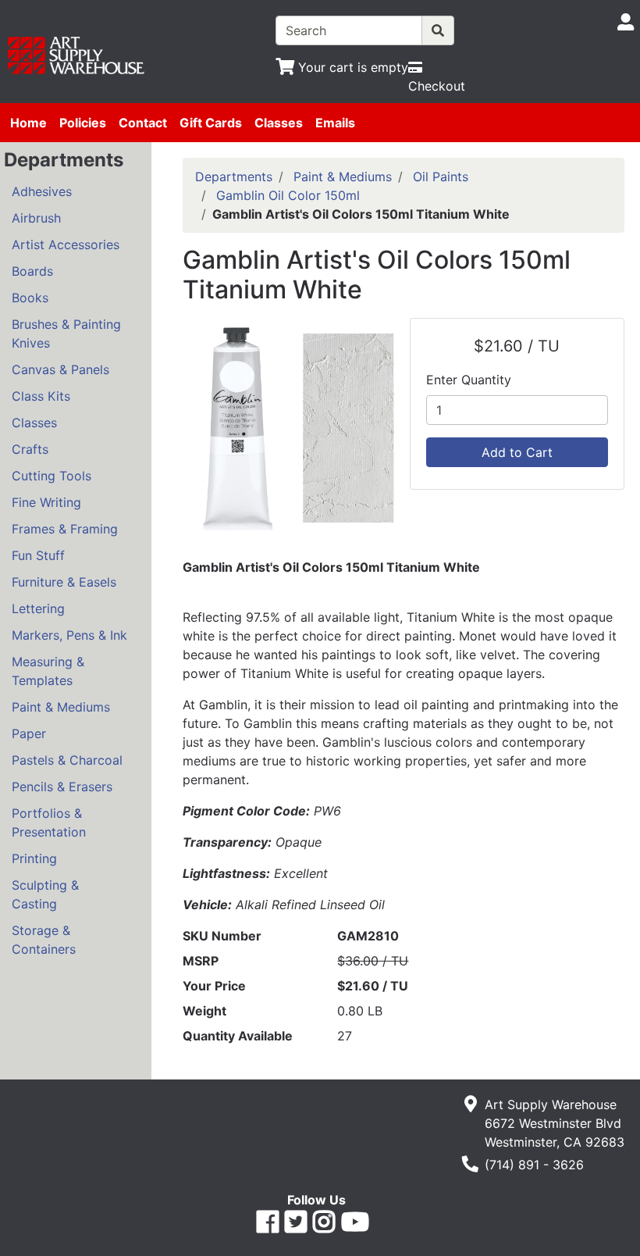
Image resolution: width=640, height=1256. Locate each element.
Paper (29, 733)
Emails (335, 122)
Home (28, 122)
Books (30, 297)
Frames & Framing (65, 529)
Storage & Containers (44, 939)
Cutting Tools (51, 475)
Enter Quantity (468, 379)
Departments (233, 176)
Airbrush (36, 218)
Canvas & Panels (60, 369)
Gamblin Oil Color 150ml (288, 195)
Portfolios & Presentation (49, 822)
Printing (34, 858)
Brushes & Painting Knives (66, 333)
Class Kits (41, 396)
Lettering (38, 608)
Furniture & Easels (64, 582)
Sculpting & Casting (45, 894)
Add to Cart (517, 452)
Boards (32, 271)
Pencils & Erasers (62, 786)
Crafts (30, 449)
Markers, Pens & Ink (69, 635)
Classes (278, 122)
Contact (143, 122)
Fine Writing (46, 502)
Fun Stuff (38, 555)
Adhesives (42, 191)
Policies (82, 122)
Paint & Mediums (61, 707)
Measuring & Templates (48, 671)
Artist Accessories (65, 244)
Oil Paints (440, 176)
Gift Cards (211, 122)
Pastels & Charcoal (67, 760)
